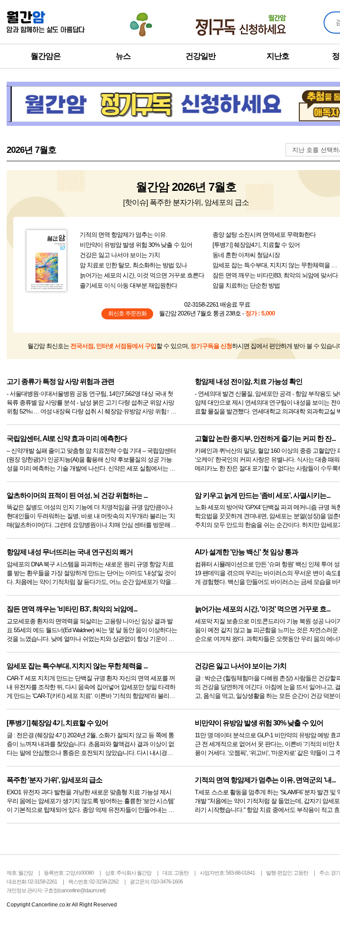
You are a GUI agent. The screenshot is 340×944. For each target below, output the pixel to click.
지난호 (278, 56)
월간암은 (46, 56)
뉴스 (123, 56)
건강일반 (200, 56)
